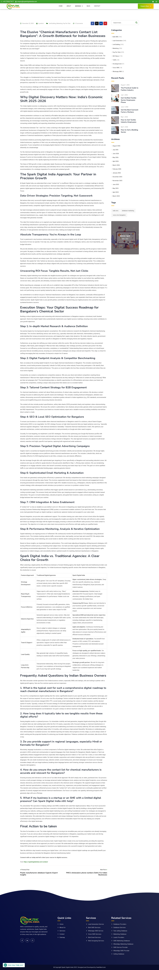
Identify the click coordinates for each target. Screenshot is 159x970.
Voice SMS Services (94, 934)
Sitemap (62, 937)
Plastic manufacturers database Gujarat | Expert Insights (39, 874)
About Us (62, 927)
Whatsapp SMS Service (95, 931)
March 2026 (116, 165)
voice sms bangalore (119, 215)
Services (78, 6)
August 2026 (116, 146)
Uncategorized (117, 64)
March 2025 (116, 196)
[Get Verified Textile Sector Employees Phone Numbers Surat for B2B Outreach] (115, 98)
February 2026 (117, 169)
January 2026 (117, 173)
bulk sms (115, 210)
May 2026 (115, 157)
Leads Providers (118, 937)
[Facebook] (153, 1)
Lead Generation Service (96, 924)
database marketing (128, 210)
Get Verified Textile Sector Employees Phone (128, 100)
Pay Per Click (66, 23)
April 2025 (116, 192)
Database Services (119, 927)
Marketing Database (119, 934)
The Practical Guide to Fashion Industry (129, 89)
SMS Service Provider (120, 947)
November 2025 (117, 180)
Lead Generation (118, 40)
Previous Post (25, 869)
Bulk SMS (115, 37)
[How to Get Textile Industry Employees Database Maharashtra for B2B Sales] (115, 120)
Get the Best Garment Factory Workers (129, 111)
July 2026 (115, 150)
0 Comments (79, 23)
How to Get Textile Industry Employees (128, 121)
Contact (97, 6)
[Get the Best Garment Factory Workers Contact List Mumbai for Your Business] (115, 110)
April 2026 (116, 161)
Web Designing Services (96, 941)
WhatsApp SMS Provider (121, 951)
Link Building (52, 23)
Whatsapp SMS (117, 71)
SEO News (116, 56)
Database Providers (119, 924)
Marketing (59, 23)
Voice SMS (116, 67)
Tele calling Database (120, 931)
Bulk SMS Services (94, 927)
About (69, 6)
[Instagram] (156, 1)
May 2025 (115, 188)
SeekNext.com (101, 967)
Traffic (114, 60)
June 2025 (116, 184)
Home (60, 6)
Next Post (103, 869)
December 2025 (117, 177)
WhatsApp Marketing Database (123, 944)
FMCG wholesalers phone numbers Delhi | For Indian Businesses (86, 874)
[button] (79, 6)
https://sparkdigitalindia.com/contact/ (36, 862)
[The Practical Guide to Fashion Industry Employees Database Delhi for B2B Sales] (115, 88)
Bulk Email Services (94, 937)
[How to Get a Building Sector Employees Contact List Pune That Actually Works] (115, 130)
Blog (88, 6)
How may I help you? (15, 965)
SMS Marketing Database (121, 941)
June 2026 (116, 153)
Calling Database (118, 954)
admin (42, 23)
